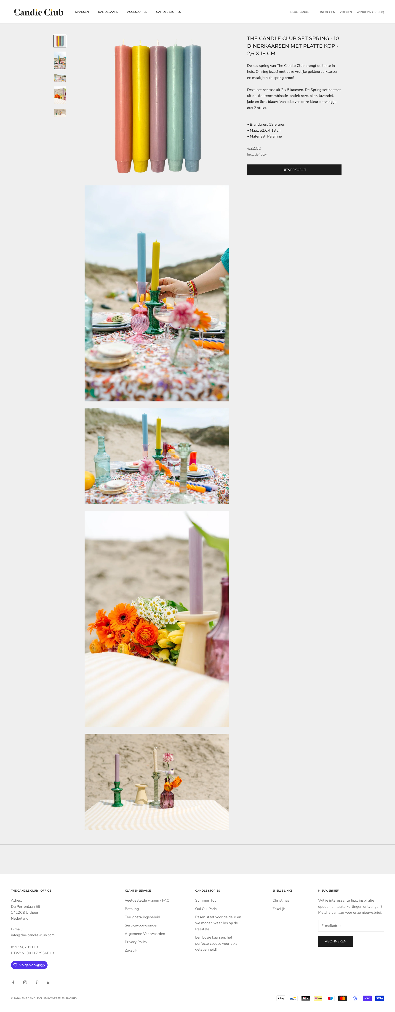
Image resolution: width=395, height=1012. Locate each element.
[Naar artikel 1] (59, 41)
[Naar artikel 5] (59, 112)
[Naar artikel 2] (59, 60)
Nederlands (299, 11)
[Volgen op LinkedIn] (49, 982)
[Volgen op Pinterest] (37, 982)
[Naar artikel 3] (59, 77)
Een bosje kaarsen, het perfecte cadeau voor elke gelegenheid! (216, 943)
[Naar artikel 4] (59, 95)
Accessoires (137, 11)
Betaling (132, 908)
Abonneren (335, 941)
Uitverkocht (294, 170)
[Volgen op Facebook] (13, 982)
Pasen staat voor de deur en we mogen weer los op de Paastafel (218, 923)
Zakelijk (131, 950)
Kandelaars (108, 11)
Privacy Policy (136, 941)
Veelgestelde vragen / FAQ (147, 900)
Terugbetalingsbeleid (142, 917)
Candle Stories (168, 11)
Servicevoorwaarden (141, 925)
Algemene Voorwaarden (145, 933)
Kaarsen (82, 11)
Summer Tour (206, 900)
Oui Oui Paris (206, 908)
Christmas (280, 900)
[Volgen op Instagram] (25, 982)
